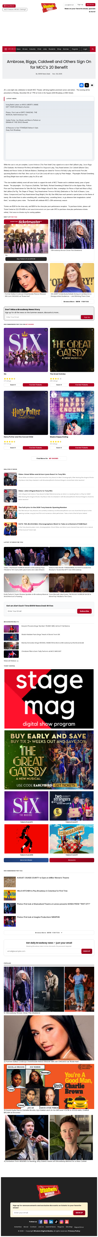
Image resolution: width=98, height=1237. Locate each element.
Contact (33, 1227)
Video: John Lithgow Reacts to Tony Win (35, 491)
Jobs (45, 49)
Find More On (47, 458)
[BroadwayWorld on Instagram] (46, 1222)
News (19, 49)
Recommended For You (13, 871)
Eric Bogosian (45, 168)
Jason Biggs (87, 165)
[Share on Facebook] (81, 85)
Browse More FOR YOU (76, 301)
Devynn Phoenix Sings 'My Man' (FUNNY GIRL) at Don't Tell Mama (46, 626)
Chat (39, 49)
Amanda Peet (79, 171)
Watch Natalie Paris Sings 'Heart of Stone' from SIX (41, 634)
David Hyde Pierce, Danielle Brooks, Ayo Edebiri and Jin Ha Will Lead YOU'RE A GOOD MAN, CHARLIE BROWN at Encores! (46, 1111)
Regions (61, 1227)
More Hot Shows (26, 860)
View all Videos (10, 661)
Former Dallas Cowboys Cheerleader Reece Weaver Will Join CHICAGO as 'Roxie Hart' (41, 1061)
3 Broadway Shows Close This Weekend (22, 1013)
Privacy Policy (74, 1231)
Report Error (79, 1227)
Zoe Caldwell (74, 168)
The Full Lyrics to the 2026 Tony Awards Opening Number (42, 507)
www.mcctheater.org (20, 212)
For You (14, 217)
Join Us (41, 1227)
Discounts (72, 860)
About (26, 1227)
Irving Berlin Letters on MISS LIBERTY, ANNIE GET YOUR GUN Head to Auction (22, 106)
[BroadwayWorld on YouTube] (67, 1222)
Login (85, 49)
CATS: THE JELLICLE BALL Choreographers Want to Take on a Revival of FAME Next (52, 524)
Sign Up (79, 1212)
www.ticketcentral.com (38, 209)
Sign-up (80, 4)
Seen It (13, 385)
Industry (32, 49)
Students (52, 49)
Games (66, 49)
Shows (24, 49)
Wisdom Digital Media (43, 1231)
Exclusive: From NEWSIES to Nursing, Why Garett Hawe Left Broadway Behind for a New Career (45, 1161)
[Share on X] (87, 85)
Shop (59, 49)
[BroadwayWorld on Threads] (61, 1222)
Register (75, 49)
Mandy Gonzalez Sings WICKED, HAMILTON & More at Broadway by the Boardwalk (53, 643)
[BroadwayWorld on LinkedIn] (51, 1222)
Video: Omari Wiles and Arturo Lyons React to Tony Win (42, 474)
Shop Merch (10, 6)
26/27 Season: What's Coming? (15, 9)
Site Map (69, 1227)
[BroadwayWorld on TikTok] (56, 1222)
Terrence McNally (61, 171)
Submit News (51, 1227)
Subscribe (84, 611)
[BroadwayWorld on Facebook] (40, 1222)
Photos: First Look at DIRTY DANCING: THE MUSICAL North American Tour (22, 114)
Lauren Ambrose (34, 165)
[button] (93, 49)
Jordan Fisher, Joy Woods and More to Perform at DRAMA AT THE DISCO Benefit (23, 121)
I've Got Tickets (35, 385)
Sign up (86, 951)
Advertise (18, 1227)
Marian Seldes (17, 171)
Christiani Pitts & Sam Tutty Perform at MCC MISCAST (41, 651)
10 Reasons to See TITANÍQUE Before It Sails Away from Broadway (22, 129)
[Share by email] (92, 85)
